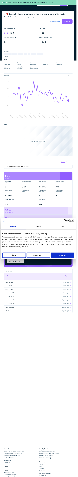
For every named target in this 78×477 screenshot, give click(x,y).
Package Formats (9, 458)
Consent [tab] (13, 226)
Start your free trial (14, 261)
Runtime (63, 161)
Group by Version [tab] (68, 75)
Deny (14, 255)
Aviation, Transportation (46, 455)
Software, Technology (45, 458)
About (41, 464)
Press (40, 466)
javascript (40, 53)
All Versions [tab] (60, 75)
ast (12, 53)
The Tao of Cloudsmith (45, 473)
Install (66, 21)
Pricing (6, 466)
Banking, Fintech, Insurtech (47, 451)
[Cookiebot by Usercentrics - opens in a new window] (65, 220)
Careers (41, 468)
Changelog (7, 462)
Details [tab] (38, 226)
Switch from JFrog (9, 472)
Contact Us (42, 475)
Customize (37, 255)
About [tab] (63, 226)
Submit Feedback (55, 21)
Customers (42, 471)
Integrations (7, 460)
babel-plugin (7, 53)
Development (69, 161)
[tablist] (65, 75)
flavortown (33, 53)
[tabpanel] (38, 100)
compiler (20, 53)
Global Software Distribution (12, 455)
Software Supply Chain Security (13, 453)
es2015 (25, 53)
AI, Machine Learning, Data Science (49, 453)
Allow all (62, 255)
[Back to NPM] (6, 14)
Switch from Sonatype (10, 475)
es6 (29, 53)
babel (16, 53)
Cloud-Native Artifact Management (14, 451)
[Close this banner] (73, 2)
